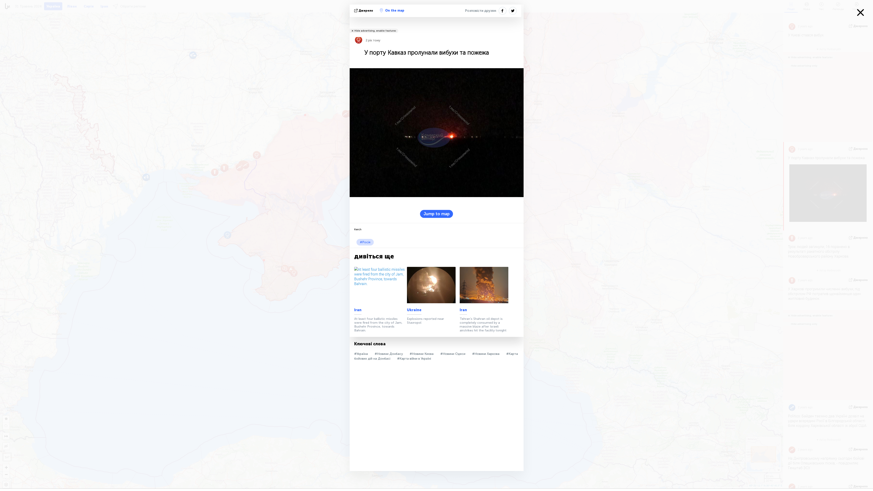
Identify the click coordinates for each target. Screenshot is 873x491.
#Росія (365, 242)
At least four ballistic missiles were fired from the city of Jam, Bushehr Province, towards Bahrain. (378, 324)
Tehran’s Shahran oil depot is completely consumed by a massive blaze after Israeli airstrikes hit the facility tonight (483, 324)
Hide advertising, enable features (375, 30)
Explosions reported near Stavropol (425, 321)
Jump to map (437, 213)
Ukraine (414, 310)
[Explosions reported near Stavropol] (432, 285)
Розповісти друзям (480, 11)
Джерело (366, 10)
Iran (357, 310)
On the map (394, 11)
